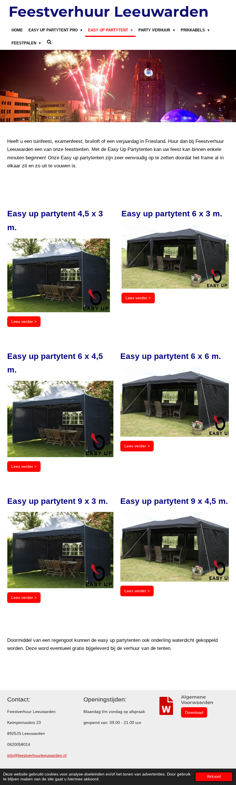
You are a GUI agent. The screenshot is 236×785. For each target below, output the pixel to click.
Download (194, 712)
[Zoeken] (49, 42)
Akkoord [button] (214, 777)
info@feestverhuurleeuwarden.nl (36, 755)
